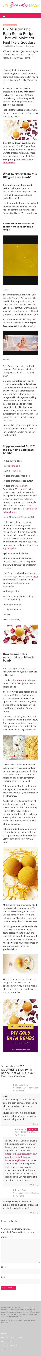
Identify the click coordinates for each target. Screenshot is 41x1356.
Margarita (19, 46)
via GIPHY (6, 290)
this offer (16, 525)
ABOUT (4, 1333)
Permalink (19, 1090)
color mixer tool (18, 680)
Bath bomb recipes (10, 25)
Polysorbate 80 (20, 485)
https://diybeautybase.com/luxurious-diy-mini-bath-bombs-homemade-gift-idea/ (21, 1157)
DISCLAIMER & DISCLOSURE (11, 1337)
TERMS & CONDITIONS (9, 1345)
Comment (6, 1237)
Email (4, 1277)
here (10, 420)
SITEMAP (4, 1349)
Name (4, 1267)
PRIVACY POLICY (7, 1341)
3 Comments (30, 46)
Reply (35, 1124)
